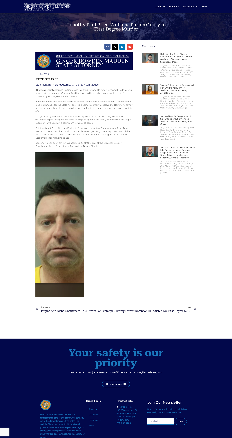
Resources (188, 6)
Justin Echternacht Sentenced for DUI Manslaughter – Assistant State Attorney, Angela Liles (177, 89)
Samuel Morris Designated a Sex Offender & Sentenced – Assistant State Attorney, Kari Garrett (176, 120)
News (204, 6)
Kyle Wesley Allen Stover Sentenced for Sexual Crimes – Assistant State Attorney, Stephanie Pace (177, 58)
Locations (174, 6)
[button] (107, 47)
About (158, 6)
